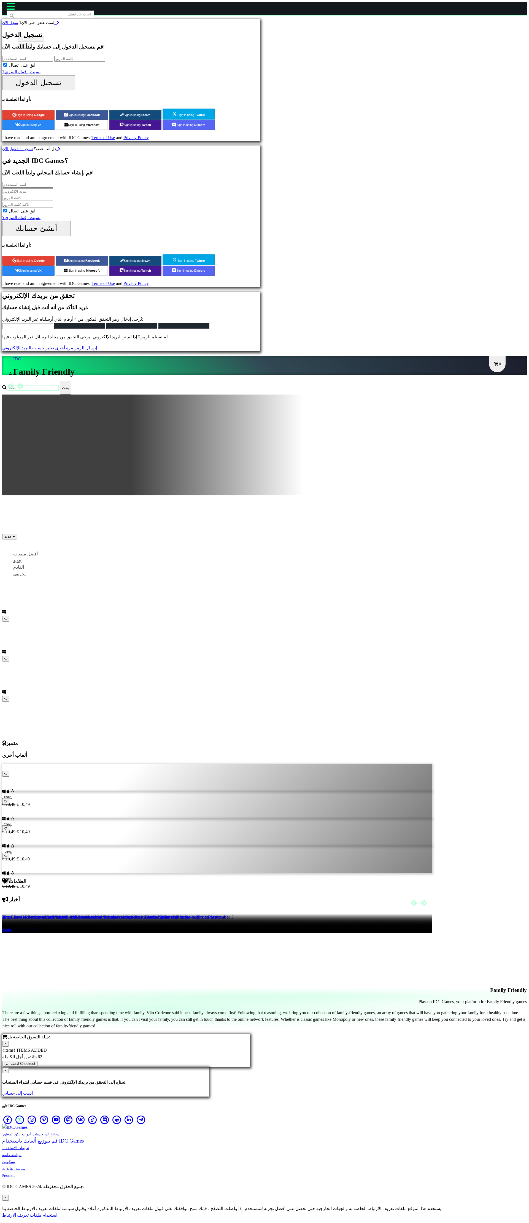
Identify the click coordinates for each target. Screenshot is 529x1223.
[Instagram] (31, 1119)
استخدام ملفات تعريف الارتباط (29, 1215)
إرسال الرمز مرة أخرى (76, 347)
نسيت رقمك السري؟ (21, 71)
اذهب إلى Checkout (19, 1064)
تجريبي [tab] (19, 573)
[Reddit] (116, 1119)
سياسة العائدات (14, 1169)
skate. (7, 929)
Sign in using (30, 115)
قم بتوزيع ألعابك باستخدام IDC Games (43, 1141)
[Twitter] (19, 1119)
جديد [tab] (17, 560)
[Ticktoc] (92, 1119)
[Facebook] (7, 1119)
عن (47, 1134)
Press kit (8, 1175)
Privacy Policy (136, 137)
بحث (65, 388)
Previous (11, 386)
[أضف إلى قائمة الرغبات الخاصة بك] (5, 619)
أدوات (26, 1134)
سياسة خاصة (11, 1155)
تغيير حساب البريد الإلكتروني (28, 347)
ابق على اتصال (22, 65)
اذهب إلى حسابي (17, 1093)
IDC (17, 359)
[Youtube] (56, 1119)
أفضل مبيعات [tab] (25, 554)
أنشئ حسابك (36, 228)
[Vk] (80, 1119)
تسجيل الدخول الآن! (30, 149)
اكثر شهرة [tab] (22, 547)
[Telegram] (141, 1119)
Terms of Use (103, 137)
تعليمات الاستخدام (15, 1148)
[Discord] (104, 1119)
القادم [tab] (18, 567)
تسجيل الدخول (38, 82)
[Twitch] (68, 1119)
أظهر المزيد (13, 705)
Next (20, 386)
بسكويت (8, 1162)
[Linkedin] (128, 1119)
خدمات (38, 1134)
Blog (55, 1134)
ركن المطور (11, 1134)
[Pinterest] (44, 1119)
